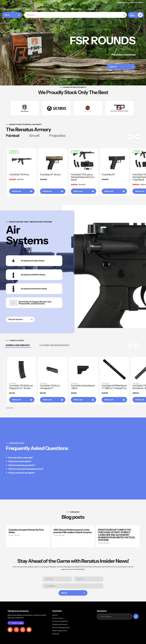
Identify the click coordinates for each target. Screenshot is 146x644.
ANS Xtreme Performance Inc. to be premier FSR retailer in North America (72, 531)
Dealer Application (59, 630)
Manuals (55, 634)
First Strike (12, 383)
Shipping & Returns (60, 624)
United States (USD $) (136, 2)
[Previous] (130, 136)
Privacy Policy (57, 618)
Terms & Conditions (60, 621)
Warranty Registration (61, 627)
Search (55, 615)
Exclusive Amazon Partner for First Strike (26, 531)
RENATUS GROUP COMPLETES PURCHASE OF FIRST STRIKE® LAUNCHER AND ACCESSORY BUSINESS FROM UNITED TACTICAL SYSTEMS (116, 534)
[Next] (136, 136)
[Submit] (136, 616)
